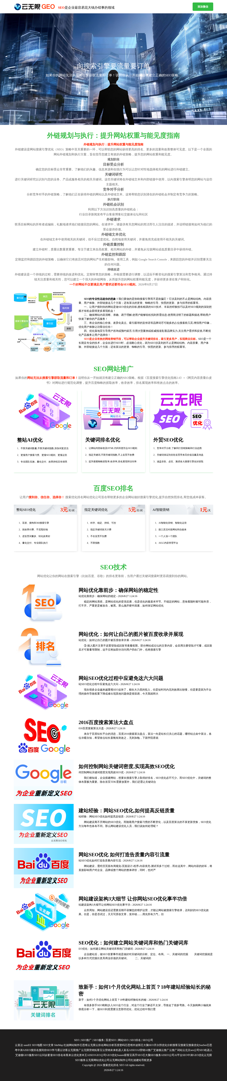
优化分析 (167, 1045)
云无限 (92, 1045)
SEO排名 (135, 1040)
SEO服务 (98, 1040)
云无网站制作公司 (120, 1060)
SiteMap (58, 1045)
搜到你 (43, 1050)
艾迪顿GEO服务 (24, 1055)
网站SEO (123, 1040)
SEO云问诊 (40, 1055)
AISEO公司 (167, 1055)
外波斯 (137, 1045)
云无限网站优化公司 (98, 1060)
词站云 (181, 1050)
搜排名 (35, 1050)
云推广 (165, 1050)
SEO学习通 (53, 1050)
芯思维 (84, 1045)
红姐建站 (136, 1060)
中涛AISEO (24, 1050)
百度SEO (111, 1040)
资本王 (83, 1055)
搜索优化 (193, 1045)
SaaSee (203, 1045)
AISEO (91, 1055)
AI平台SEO (181, 1055)
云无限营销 (87, 1050)
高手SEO (137, 1055)
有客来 (67, 1055)
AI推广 (149, 1050)
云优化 (75, 1055)
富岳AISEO (130, 1050)
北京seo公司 (192, 1050)
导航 (144, 1060)
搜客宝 (176, 1045)
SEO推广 (86, 1040)
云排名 (100, 1045)
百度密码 (119, 1045)
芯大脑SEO (147, 1045)
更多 (149, 1060)
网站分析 (109, 1045)
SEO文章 (48, 1045)
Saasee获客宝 (124, 1055)
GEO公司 (100, 1055)
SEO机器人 (205, 1050)
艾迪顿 (157, 1050)
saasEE (27, 1045)
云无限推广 (74, 1050)
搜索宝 (184, 1045)
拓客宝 (98, 1050)
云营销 (106, 1050)
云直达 (19, 1045)
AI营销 (141, 1050)
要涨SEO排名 (55, 1055)
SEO (76, 1040)
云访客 (64, 1050)
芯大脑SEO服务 (152, 1055)
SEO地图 (37, 1045)
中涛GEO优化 (196, 1055)
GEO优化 (111, 1055)
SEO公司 (148, 1040)
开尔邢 (158, 1045)
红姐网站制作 (72, 1045)
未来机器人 (117, 1050)
